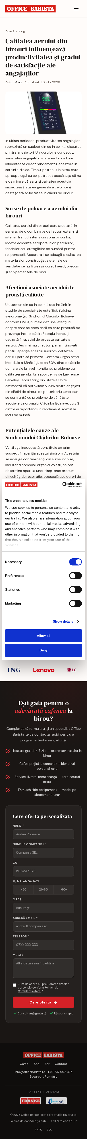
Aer (47, 1064)
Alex (18, 82)
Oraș (17, 899)
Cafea (24, 1064)
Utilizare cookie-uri (64, 1121)
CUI (15, 863)
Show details (63, 621)
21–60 (43, 889)
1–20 (23, 889)
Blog (22, 31)
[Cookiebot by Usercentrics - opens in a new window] (62, 485)
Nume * (18, 826)
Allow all (43, 636)
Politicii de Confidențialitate (38, 989)
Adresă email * (25, 918)
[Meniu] (76, 8)
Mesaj (18, 955)
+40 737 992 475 (60, 1072)
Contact (61, 1064)
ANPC (38, 1130)
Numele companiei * (29, 844)
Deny (43, 650)
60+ (64, 889)
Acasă (9, 31)
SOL (49, 1130)
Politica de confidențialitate (28, 1121)
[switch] (75, 575)
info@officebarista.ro (30, 1072)
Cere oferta (40, 1002)
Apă (36, 1064)
